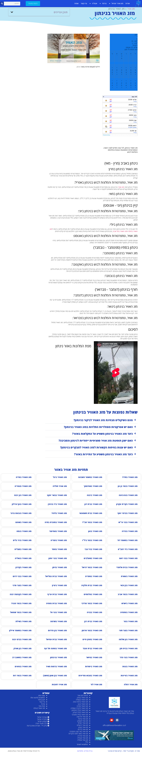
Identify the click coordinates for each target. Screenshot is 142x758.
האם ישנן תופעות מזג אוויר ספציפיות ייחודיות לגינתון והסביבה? (96, 440)
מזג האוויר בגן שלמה (128, 639)
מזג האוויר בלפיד (59, 513)
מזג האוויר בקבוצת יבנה (21, 594)
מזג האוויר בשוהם (23, 522)
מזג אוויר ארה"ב (82, 736)
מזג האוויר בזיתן (59, 567)
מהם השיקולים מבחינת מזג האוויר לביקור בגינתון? (103, 420)
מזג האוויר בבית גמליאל (56, 576)
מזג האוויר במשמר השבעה (90, 477)
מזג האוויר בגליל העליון (80, 712)
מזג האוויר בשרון (82, 697)
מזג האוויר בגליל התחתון (80, 710)
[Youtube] (112, 720)
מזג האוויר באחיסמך (93, 486)
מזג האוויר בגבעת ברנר (21, 513)
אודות (127, 3)
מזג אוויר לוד (96, 684)
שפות (76, 3)
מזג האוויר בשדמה (58, 621)
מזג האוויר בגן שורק (23, 648)
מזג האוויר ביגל (60, 477)
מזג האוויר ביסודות (93, 666)
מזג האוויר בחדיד (130, 477)
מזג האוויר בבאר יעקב (57, 495)
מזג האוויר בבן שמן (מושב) (55, 675)
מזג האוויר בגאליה (23, 558)
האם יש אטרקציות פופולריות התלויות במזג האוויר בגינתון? (98, 427)
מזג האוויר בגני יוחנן (57, 558)
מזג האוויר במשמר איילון (20, 630)
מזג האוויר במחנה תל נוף (55, 648)
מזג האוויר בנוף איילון (22, 504)
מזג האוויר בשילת (24, 621)
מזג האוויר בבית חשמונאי (90, 513)
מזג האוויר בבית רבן (93, 621)
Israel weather (82, 744)
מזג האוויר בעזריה (59, 540)
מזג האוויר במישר (94, 657)
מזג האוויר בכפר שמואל (21, 612)
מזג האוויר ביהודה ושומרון (79, 708)
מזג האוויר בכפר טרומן (92, 630)
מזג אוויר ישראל (117, 3)
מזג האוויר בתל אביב (120, 231)
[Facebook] (117, 720)
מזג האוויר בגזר (131, 621)
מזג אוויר (131, 8)
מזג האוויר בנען (95, 531)
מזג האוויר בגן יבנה (23, 495)
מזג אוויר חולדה (60, 486)
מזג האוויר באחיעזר (58, 531)
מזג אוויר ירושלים (82, 725)
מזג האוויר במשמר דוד (127, 540)
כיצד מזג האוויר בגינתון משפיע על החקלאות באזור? (102, 433)
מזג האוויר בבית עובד (92, 648)
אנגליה (94, 3)
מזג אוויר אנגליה (82, 738)
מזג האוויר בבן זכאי (129, 585)
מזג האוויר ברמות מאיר (56, 666)
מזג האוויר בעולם (39, 708)
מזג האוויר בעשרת (129, 576)
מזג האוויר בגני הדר (129, 657)
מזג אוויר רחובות (59, 684)
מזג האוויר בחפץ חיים (92, 639)
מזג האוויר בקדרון (24, 567)
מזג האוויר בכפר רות (22, 675)
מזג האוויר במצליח (23, 549)
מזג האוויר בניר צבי (93, 549)
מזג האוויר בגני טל (58, 612)
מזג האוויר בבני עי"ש (128, 522)
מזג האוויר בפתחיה (129, 612)
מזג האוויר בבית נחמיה (56, 603)
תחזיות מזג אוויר (82, 695)
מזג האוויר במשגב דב (22, 657)
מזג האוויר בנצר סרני (22, 585)
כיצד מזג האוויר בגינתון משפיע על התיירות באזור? (103, 454)
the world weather (38, 697)
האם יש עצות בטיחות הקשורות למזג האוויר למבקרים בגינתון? (96, 447)
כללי (86, 742)
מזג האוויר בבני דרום (22, 576)
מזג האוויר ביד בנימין (57, 504)
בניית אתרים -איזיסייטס (84, 751)
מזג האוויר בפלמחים (93, 594)
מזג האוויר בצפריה (23, 486)
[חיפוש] (2, 4)
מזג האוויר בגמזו (24, 531)
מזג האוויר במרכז (82, 706)
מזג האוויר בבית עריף (57, 594)
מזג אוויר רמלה (131, 684)
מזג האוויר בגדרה (130, 531)
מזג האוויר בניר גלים (22, 540)
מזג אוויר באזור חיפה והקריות (78, 733)
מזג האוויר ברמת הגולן (80, 702)
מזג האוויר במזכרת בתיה (56, 522)
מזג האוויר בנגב (83, 704)
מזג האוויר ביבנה (94, 495)
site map (41, 695)
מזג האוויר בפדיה (24, 477)
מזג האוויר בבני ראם (128, 558)
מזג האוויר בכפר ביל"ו (92, 540)
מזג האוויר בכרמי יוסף (127, 513)
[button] (12, 12)
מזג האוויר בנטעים (23, 666)
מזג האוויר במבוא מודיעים (90, 675)
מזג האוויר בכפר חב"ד (92, 522)
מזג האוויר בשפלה (82, 699)
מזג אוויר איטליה (82, 740)
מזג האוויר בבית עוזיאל (56, 639)
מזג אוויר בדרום (83, 729)
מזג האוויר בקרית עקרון (127, 504)
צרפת (104, 3)
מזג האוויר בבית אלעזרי (127, 567)
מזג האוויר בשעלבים (93, 558)
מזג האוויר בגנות (130, 666)
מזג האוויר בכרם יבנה (22, 639)
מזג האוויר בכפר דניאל (92, 567)
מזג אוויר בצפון (83, 727)
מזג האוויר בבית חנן (129, 648)
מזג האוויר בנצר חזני (128, 630)
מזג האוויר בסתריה (93, 576)
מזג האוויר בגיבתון (58, 657)
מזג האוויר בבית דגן (93, 504)
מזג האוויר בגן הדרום (57, 630)
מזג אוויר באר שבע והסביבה (78, 731)
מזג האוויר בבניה (94, 612)
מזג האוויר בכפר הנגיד (21, 603)
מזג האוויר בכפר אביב (128, 594)
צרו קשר (84, 3)
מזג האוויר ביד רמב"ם (128, 549)
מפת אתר (41, 706)
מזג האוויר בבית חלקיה (91, 585)
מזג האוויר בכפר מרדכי (91, 603)
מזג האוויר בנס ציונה (128, 495)
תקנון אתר (41, 699)
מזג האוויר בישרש (129, 603)
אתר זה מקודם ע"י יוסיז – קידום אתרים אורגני (124, 751)
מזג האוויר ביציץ (59, 585)
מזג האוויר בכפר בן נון (128, 486)
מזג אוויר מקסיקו (82, 721)
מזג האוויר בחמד (59, 549)
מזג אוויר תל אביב (82, 716)
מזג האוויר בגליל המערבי (80, 714)
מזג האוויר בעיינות (129, 675)
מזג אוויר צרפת (83, 719)
